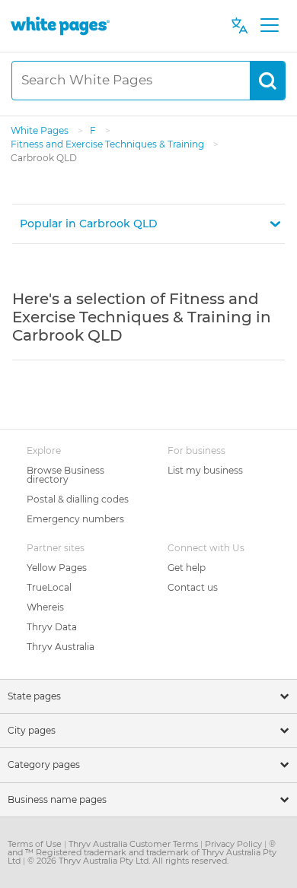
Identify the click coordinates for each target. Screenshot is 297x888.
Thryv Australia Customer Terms (134, 844)
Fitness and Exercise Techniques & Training (108, 144)
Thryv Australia (60, 646)
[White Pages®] (60, 25)
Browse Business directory (65, 475)
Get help (187, 567)
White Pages (41, 130)
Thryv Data (52, 627)
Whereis (45, 607)
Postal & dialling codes (78, 499)
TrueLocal (49, 587)
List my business (205, 470)
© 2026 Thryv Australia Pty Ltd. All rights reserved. (127, 860)
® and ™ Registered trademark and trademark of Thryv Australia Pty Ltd (142, 852)
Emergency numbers (75, 519)
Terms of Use (36, 844)
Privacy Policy (234, 844)
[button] (148, 224)
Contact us (193, 587)
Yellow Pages (57, 567)
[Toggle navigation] (269, 26)
